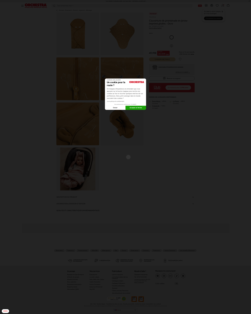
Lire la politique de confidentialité (115, 101)
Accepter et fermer (136, 107)
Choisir (115, 107)
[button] (5, 311)
